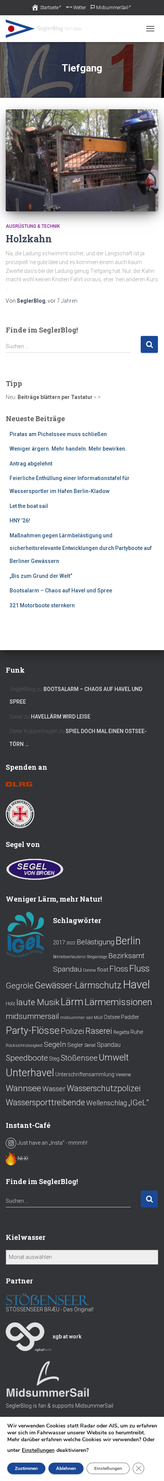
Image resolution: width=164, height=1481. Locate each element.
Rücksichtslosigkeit (24, 1045)
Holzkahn (29, 238)
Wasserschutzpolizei (104, 1088)
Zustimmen (26, 1468)
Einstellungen (38, 1450)
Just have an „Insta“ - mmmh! (51, 1143)
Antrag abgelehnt (31, 464)
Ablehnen (66, 1468)
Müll (98, 1017)
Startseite (49, 7)
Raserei (98, 1031)
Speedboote (27, 1057)
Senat (90, 1045)
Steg (54, 1059)
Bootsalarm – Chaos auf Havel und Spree (61, 590)
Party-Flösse (32, 1030)
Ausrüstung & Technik (33, 226)
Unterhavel (30, 1073)
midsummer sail (76, 1017)
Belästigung (95, 942)
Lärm (72, 1001)
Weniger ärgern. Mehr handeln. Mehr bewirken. (68, 449)
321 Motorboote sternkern (42, 605)
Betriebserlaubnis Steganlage (80, 956)
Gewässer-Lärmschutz (78, 985)
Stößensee (79, 1057)
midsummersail (32, 1016)
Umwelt (114, 1057)
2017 (59, 942)
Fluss (139, 969)
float (102, 969)
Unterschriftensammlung (84, 1074)
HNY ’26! (20, 520)
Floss (118, 968)
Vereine (123, 1074)
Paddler (130, 1017)
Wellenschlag (106, 1103)
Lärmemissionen (118, 1001)
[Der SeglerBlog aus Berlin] (46, 28)
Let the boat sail (29, 506)
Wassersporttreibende (45, 1102)
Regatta (121, 1032)
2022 (71, 943)
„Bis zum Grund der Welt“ (41, 576)
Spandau (109, 1044)
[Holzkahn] (82, 160)
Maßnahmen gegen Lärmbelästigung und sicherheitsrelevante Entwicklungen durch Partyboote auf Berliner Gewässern (81, 548)
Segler (75, 1044)
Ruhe (136, 1031)
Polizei (72, 1031)
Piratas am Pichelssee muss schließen (58, 434)
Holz (10, 1003)
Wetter (79, 7)
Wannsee (23, 1088)
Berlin (128, 941)
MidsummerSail (112, 7)
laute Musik (37, 1002)
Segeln (55, 1044)
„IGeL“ (138, 1102)
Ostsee (112, 1017)
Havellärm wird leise (60, 717)
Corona (89, 970)
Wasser (54, 1089)
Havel (136, 984)
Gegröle (20, 985)
